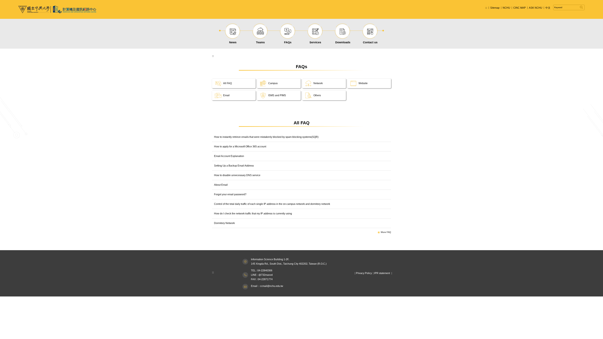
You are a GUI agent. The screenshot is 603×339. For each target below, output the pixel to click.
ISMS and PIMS (277, 95)
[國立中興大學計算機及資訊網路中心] (57, 9)
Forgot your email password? (230, 194)
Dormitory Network (224, 223)
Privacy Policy (364, 273)
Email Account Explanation (229, 156)
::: (486, 7)
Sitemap (495, 7)
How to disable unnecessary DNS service (237, 175)
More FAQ (386, 232)
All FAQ (227, 83)
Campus (273, 83)
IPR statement (382, 273)
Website (363, 83)
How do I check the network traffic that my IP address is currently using (253, 213)
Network (318, 83)
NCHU (506, 7)
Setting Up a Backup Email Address (234, 165)
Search (581, 6)
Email (226, 95)
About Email (221, 184)
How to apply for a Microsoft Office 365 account (240, 146)
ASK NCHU (535, 7)
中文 (547, 7)
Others (317, 95)
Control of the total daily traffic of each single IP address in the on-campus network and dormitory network (272, 204)
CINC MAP (519, 7)
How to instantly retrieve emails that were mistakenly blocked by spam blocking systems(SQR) (266, 137)
